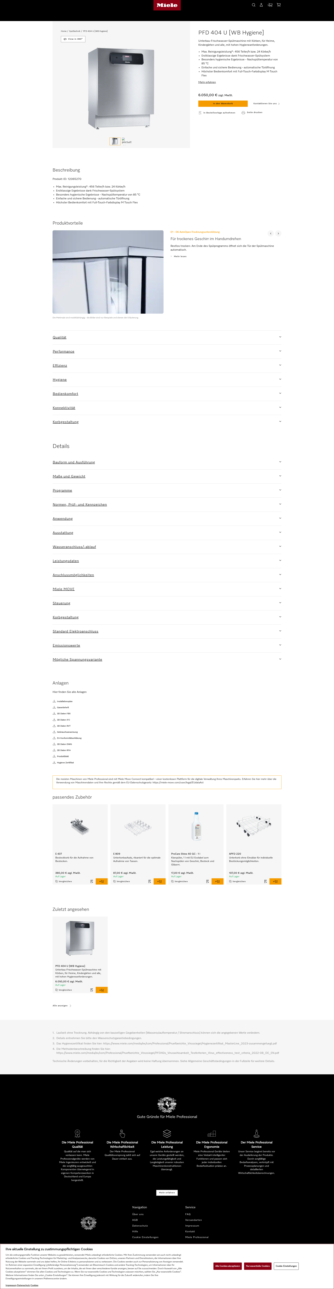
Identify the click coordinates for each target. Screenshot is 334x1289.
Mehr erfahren (167, 1193)
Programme (62, 490)
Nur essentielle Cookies (258, 1266)
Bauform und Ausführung (74, 462)
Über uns (138, 1214)
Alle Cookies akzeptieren (227, 1266)
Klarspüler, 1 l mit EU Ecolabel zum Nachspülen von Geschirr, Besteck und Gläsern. (192, 861)
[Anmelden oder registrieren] (261, 5)
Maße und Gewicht (69, 476)
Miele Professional (197, 1237)
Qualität (59, 337)
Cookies (34, 1285)
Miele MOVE (64, 589)
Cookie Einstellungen (286, 1266)
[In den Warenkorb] (102, 881)
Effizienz (60, 365)
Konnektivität (64, 408)
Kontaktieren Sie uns (265, 104)
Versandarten (193, 1220)
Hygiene (60, 379)
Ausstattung (63, 533)
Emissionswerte (66, 645)
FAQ (188, 1214)
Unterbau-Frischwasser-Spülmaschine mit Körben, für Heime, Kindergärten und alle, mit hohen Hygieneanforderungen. (78, 973)
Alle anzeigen (60, 1006)
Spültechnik (74, 31)
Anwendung (63, 518)
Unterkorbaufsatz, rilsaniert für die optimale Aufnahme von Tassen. (137, 859)
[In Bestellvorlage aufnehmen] (92, 881)
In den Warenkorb (223, 104)
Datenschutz (140, 1226)
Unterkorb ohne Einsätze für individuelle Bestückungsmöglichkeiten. (251, 859)
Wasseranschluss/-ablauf (74, 547)
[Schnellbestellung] (270, 5)
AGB (135, 1220)
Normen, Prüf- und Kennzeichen (80, 504)
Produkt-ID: (60, 179)
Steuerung (61, 603)
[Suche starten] (253, 4)
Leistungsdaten (66, 561)
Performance (63, 351)
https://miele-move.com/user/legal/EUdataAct (178, 782)
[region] (167, 1266)
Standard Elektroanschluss (75, 631)
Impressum (192, 1226)
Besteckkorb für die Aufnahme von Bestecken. (74, 859)
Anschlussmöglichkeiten (73, 575)
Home (63, 31)
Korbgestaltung (66, 422)
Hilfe (135, 1231)
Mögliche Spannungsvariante (77, 659)
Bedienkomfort (65, 394)
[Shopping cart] (279, 5)
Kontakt (190, 1231)
